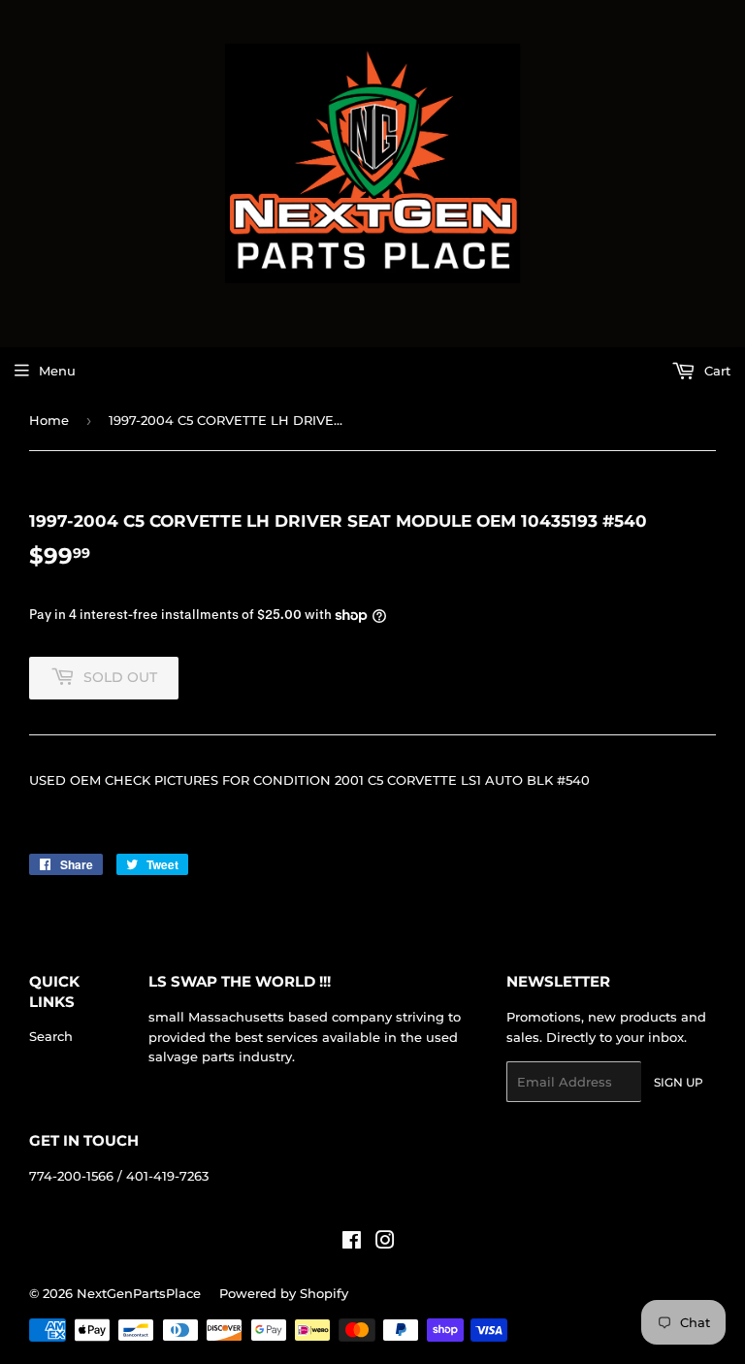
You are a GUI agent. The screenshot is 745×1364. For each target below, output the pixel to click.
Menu (57, 370)
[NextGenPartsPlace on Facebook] (351, 1242)
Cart (715, 370)
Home (49, 420)
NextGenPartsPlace (139, 1293)
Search (51, 1036)
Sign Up (678, 1082)
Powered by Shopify (283, 1293)
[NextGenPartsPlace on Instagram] (385, 1242)
